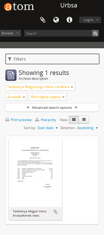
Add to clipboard (55, 211)
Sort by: (30, 127)
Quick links (69, 20)
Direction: (67, 127)
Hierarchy (48, 119)
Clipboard (42, 20)
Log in (88, 19)
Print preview (21, 119)
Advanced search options (52, 107)
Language (56, 20)
